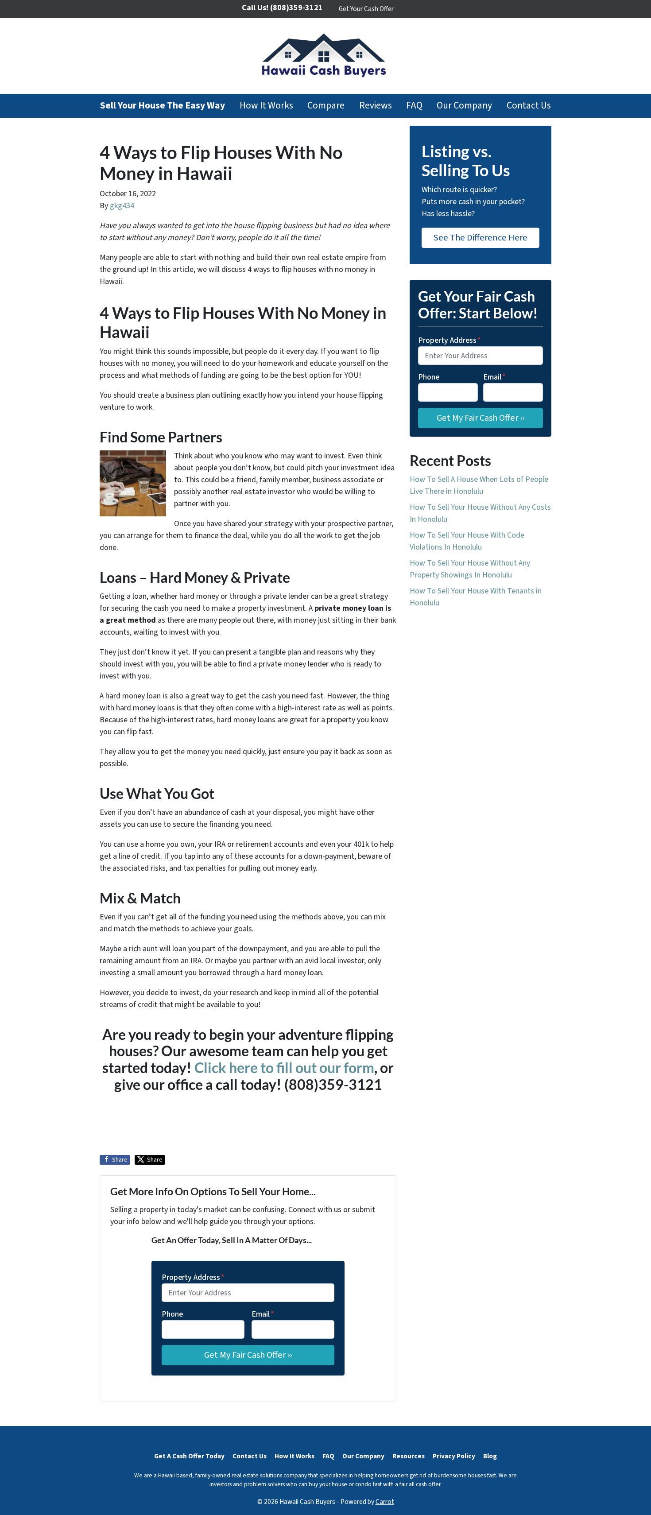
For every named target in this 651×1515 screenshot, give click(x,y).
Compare (326, 105)
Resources (408, 1456)
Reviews (375, 105)
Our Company (464, 105)
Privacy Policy (454, 1456)
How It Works (266, 105)
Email (263, 1314)
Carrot (385, 1502)
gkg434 (122, 205)
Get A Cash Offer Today (189, 1456)
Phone (172, 1314)
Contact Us (529, 105)
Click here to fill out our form (284, 1067)
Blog (490, 1456)
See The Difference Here (480, 237)
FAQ (414, 105)
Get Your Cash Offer (366, 9)
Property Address (193, 1277)
